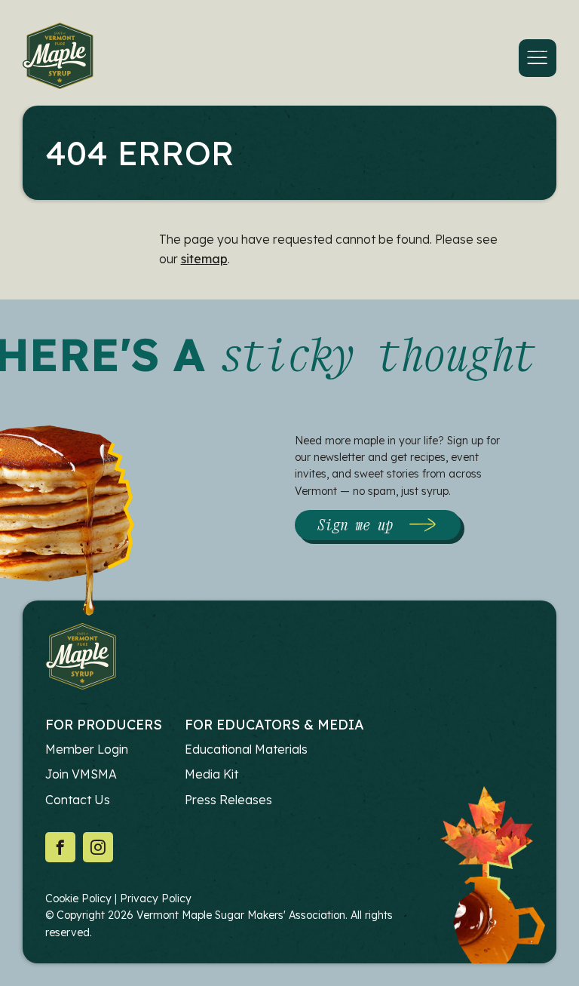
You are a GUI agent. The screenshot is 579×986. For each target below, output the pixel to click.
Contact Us (77, 799)
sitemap (204, 258)
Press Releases (228, 799)
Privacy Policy (155, 898)
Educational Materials (246, 749)
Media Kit (211, 774)
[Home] (58, 58)
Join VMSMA (81, 774)
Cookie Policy (78, 898)
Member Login (86, 749)
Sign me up (355, 524)
